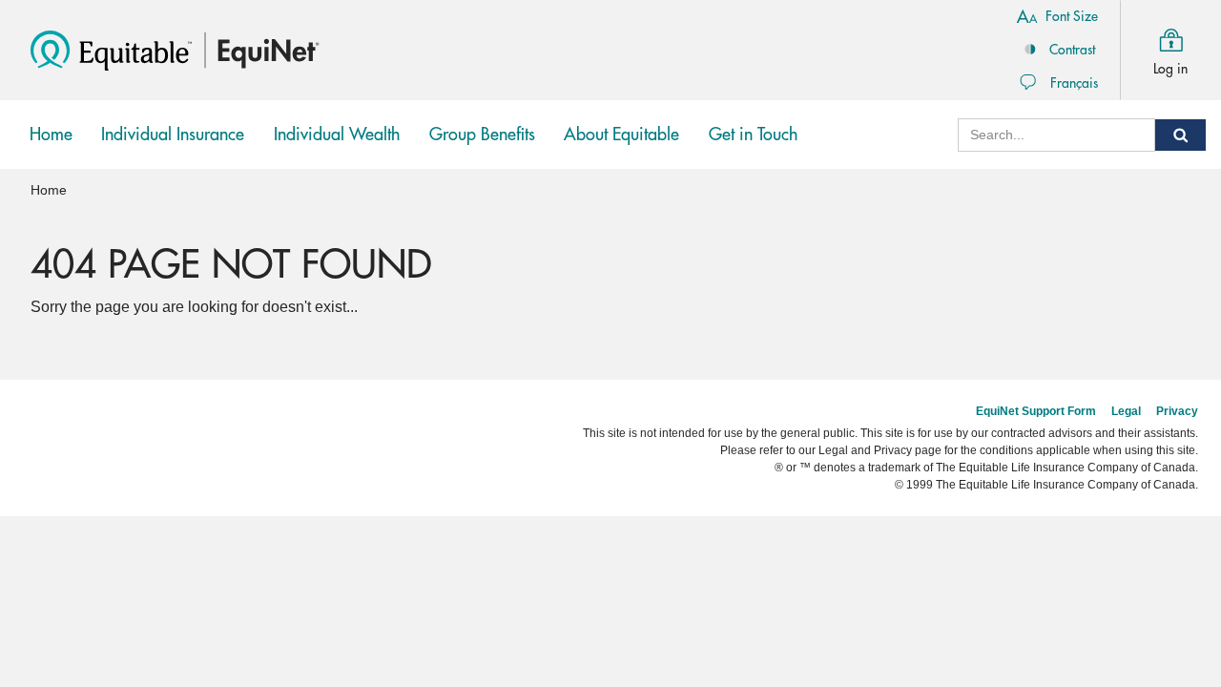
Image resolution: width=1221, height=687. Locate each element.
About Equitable (621, 134)
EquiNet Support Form (1036, 411)
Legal (1126, 411)
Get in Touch (753, 134)
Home (51, 134)
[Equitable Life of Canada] (111, 49)
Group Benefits (487, 147)
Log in (1170, 68)
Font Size (1071, 16)
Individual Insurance (172, 147)
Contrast (1072, 49)
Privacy (1177, 411)
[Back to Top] (1190, 515)
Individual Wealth (337, 147)
